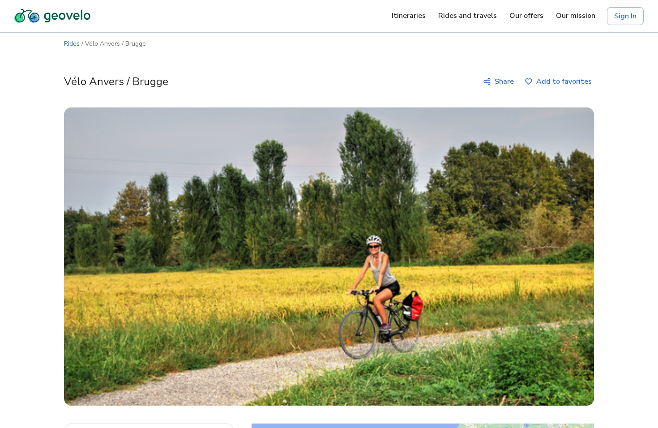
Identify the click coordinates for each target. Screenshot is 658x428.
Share (504, 81)
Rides (72, 43)
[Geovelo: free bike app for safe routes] (52, 16)
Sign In (625, 16)
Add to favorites (564, 81)
